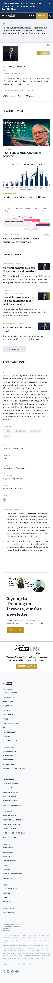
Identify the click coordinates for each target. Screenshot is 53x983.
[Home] (11, 15)
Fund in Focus (8, 293)
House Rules (8, 931)
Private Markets (9, 732)
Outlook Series (9, 323)
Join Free (42, 16)
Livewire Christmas (11, 783)
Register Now (25, 666)
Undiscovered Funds (12, 805)
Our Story (7, 856)
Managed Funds (9, 816)
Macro (7, 436)
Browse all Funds (10, 837)
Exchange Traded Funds (13, 820)
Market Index (8, 912)
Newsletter (8, 848)
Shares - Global (9, 829)
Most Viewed (8, 760)
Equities (7, 431)
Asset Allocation (10, 693)
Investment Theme (10, 193)
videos (5, 897)
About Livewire (9, 861)
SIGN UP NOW (15, 630)
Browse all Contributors (14, 768)
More (27, 84)
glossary (7, 893)
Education (7, 149)
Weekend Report (10, 741)
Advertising (8, 852)
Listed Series (8, 779)
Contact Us (7, 878)
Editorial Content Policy (14, 925)
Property (7, 736)
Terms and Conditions (12, 927)
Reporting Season (10, 801)
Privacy (6, 929)
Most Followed (9, 751)
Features (6, 865)
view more (14, 349)
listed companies (10, 889)
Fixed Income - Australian (14, 833)
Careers (6, 869)
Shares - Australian (11, 824)
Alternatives (8, 264)
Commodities (8, 697)
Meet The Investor (10, 792)
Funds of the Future (11, 234)
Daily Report (8, 702)
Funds (5, 719)
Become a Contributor (12, 874)
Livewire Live (8, 788)
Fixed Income (20, 431)
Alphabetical (8, 764)
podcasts (7, 902)
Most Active (8, 755)
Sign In (31, 16)
